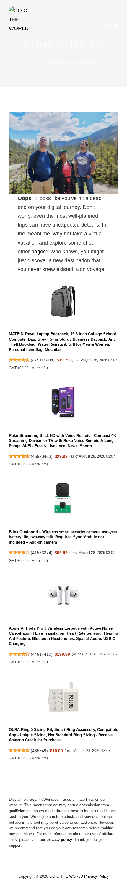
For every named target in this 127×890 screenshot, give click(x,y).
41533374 (41, 552)
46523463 (41, 456)
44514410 (41, 654)
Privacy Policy (96, 876)
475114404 (42, 360)
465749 (39, 750)
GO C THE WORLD (66, 876)
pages (38, 252)
